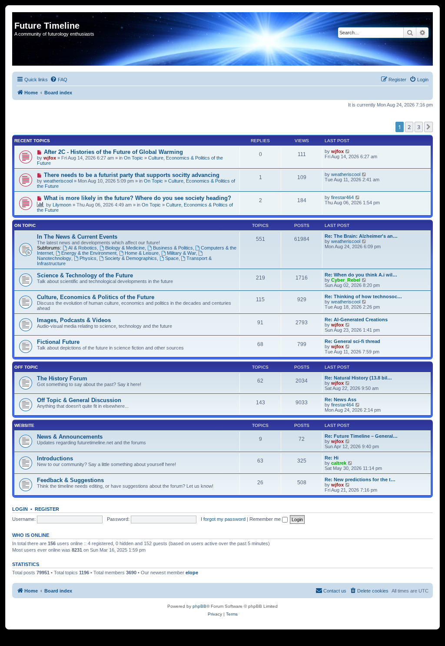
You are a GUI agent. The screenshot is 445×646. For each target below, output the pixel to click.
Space (172, 258)
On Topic (133, 157)
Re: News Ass (340, 399)
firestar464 (342, 197)
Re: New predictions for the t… (360, 479)
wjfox (49, 157)
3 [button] (418, 127)
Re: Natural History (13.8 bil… (358, 377)
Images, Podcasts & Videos (74, 320)
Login (20, 509)
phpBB (199, 606)
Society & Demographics (131, 258)
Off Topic (26, 367)
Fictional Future (58, 342)
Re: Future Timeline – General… (361, 436)
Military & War (181, 253)
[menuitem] (58, 79)
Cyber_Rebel (345, 280)
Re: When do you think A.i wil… (361, 274)
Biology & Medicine (125, 247)
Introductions (55, 458)
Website (24, 425)
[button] (428, 127)
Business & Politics (173, 247)
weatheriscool (58, 180)
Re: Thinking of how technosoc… (363, 296)
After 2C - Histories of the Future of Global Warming (113, 152)
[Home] (19, 16)
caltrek (338, 463)
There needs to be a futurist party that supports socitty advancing (131, 175)
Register (47, 509)
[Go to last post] (348, 151)
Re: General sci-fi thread (352, 341)
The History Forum (62, 378)
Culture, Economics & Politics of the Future (95, 297)
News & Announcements (70, 436)
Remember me (265, 519)
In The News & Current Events (77, 236)
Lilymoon (62, 204)
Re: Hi (332, 457)
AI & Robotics (82, 247)
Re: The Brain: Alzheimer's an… (361, 236)
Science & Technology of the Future (85, 275)
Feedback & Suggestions (70, 480)
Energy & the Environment (88, 253)
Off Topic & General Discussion (79, 400)
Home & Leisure (142, 253)
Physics (88, 258)
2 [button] (409, 127)
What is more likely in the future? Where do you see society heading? (137, 198)
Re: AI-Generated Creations (356, 319)
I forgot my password (223, 519)
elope (192, 572)
